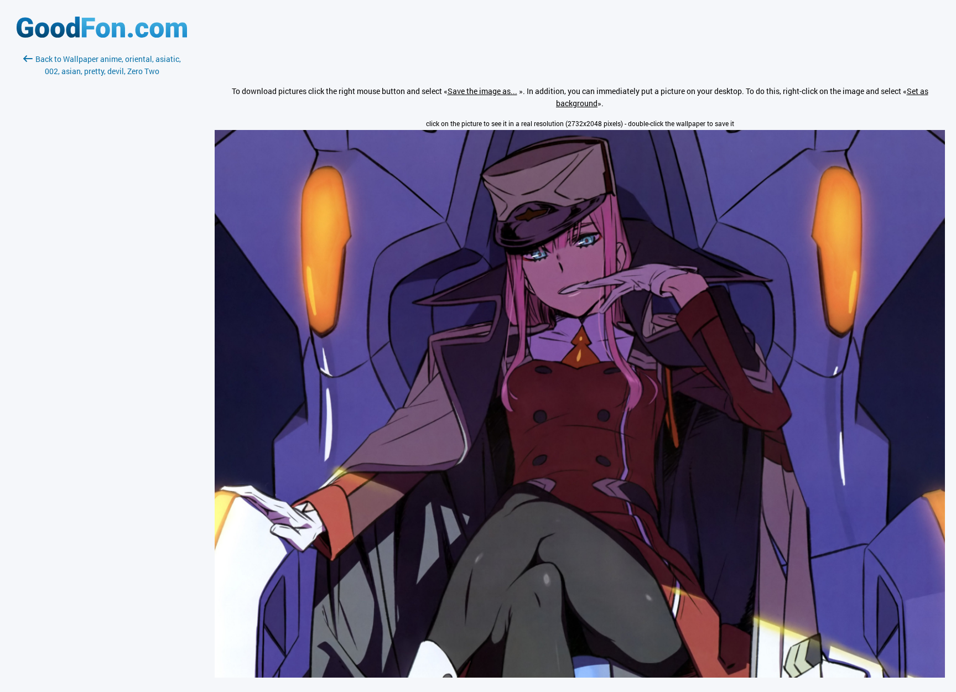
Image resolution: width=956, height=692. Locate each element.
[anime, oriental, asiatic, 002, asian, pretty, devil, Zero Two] (580, 674)
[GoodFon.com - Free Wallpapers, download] (102, 34)
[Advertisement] (101, 208)
